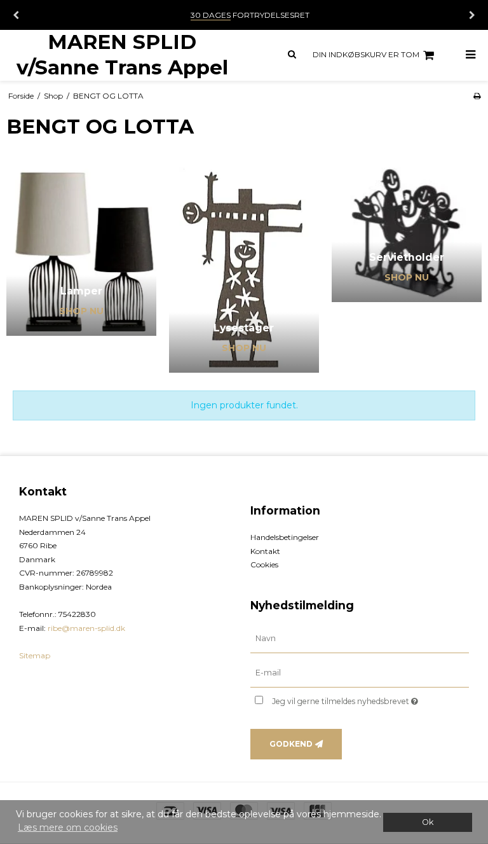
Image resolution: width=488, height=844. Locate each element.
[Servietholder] (407, 232)
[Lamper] (81, 249)
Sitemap (34, 655)
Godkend (291, 744)
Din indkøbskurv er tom (366, 54)
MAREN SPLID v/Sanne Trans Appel (122, 54)
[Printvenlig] (477, 95)
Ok (427, 822)
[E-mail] (359, 672)
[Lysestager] (244, 267)
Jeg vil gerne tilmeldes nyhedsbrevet (370, 699)
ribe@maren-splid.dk (86, 628)
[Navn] (359, 638)
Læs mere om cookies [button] (68, 827)
